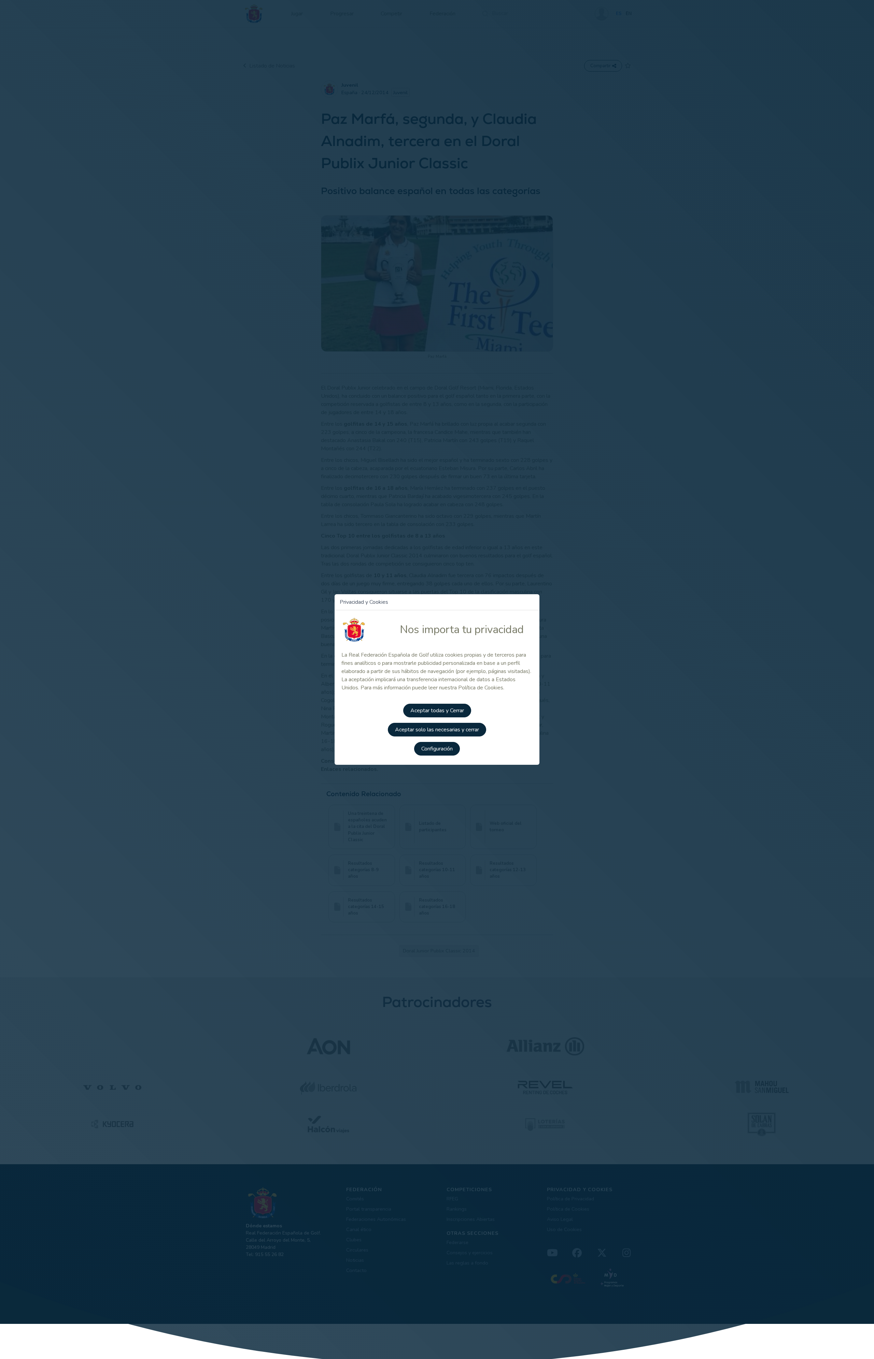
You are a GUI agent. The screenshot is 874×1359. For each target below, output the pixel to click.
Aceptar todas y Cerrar (437, 710)
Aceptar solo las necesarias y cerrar (437, 729)
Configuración (437, 748)
